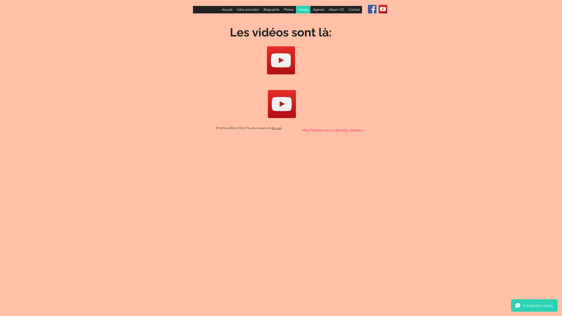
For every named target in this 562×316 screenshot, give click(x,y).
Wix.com (277, 128)
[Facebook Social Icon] (372, 9)
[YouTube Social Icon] (383, 9)
